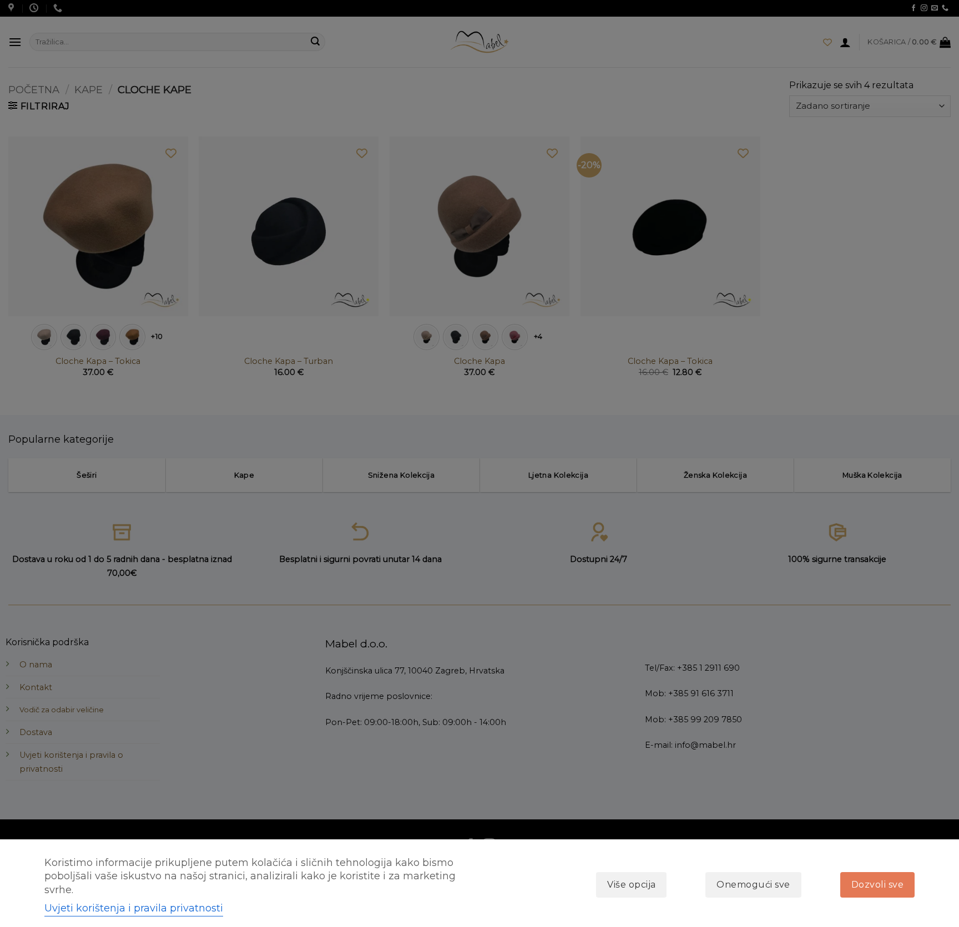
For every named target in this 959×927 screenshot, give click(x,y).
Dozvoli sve (877, 884)
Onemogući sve (753, 884)
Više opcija (631, 884)
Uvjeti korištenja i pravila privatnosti (133, 908)
